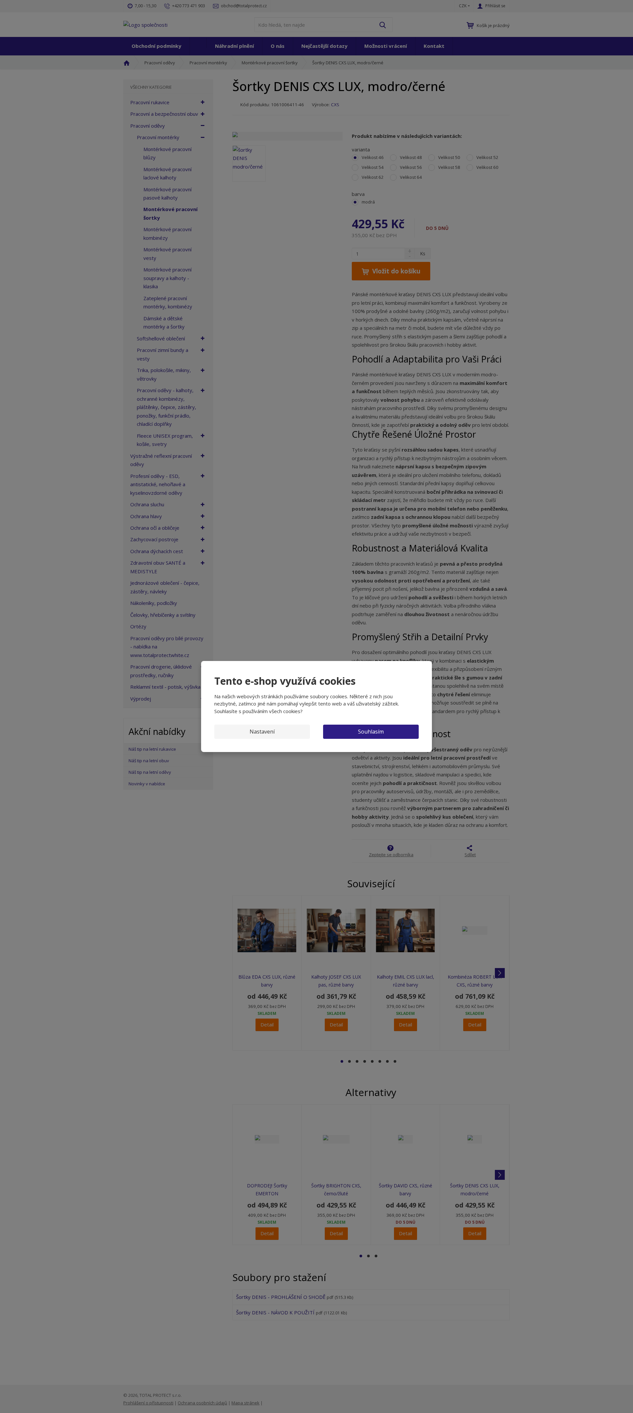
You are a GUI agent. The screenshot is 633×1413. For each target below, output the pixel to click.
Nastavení (262, 731)
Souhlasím (371, 731)
